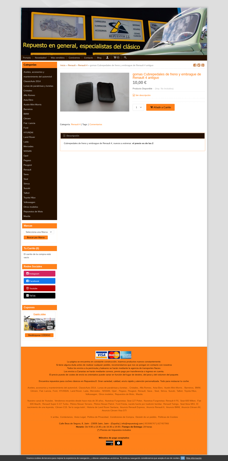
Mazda (27, 216)
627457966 (163, 423)
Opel (26, 155)
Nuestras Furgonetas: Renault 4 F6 (161, 400)
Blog (99, 57)
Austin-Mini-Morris (32, 104)
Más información (194, 458)
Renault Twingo (171, 404)
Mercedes (28, 146)
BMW (26, 114)
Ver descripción (143, 95)
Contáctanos (66, 417)
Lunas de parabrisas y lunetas (38, 86)
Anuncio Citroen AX (190, 407)
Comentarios (95, 124)
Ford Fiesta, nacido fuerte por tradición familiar (139, 404)
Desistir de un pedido (146, 417)
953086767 (150, 423)
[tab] (71, 136)
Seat (26, 179)
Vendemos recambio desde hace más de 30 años (79, 400)
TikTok (32, 295)
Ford (26, 128)
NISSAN (27, 151)
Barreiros (28, 109)
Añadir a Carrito (162, 107)
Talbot (26, 193)
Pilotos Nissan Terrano (81, 404)
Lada (26, 141)
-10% (50, 323)
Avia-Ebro (28, 100)
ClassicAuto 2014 (32, 81)
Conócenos (74, 57)
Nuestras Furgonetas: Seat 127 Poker (123, 400)
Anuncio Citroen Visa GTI (114, 410)
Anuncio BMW (173, 407)
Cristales (28, 90)
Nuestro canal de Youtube (40, 400)
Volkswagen (29, 202)
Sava (26, 174)
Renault (27, 169)
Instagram (34, 274)
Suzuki (27, 188)
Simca (27, 183)
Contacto (88, 57)
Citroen (27, 118)
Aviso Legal (80, 417)
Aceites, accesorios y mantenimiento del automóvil (38, 74)
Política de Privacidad (97, 417)
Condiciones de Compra (122, 417)
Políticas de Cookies (168, 417)
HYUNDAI (28, 132)
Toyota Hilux (30, 197)
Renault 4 (75, 124)
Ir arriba (54, 417)
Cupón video (40, 314)
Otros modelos (31, 207)
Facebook (34, 281)
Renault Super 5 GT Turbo (55, 404)
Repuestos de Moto (33, 211)
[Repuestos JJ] (114, 31)
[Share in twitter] (199, 65)
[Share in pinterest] (203, 65)
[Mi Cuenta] (107, 57)
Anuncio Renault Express (132, 407)
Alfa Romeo (29, 95)
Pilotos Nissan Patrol (104, 404)
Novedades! (41, 57)
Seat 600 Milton (188, 400)
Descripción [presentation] (72, 135)
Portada (27, 57)
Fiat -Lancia (29, 123)
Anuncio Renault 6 (155, 407)
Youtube (33, 288)
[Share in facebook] (195, 65)
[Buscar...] (125, 57)
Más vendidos (58, 57)
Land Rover (29, 137)
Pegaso (27, 160)
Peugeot (28, 165)
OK (182, 458)
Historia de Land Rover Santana (102, 407)
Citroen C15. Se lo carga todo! (70, 407)
